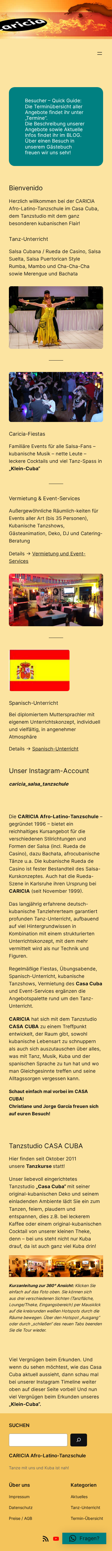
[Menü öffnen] (99, 53)
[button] (84, 1538)
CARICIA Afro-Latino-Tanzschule (47, 1455)
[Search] (78, 1440)
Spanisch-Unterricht (55, 749)
